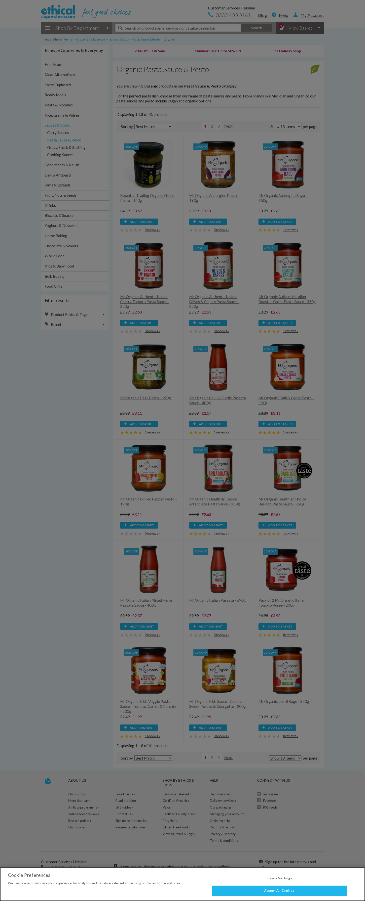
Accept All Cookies (279, 891)
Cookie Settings (279, 878)
